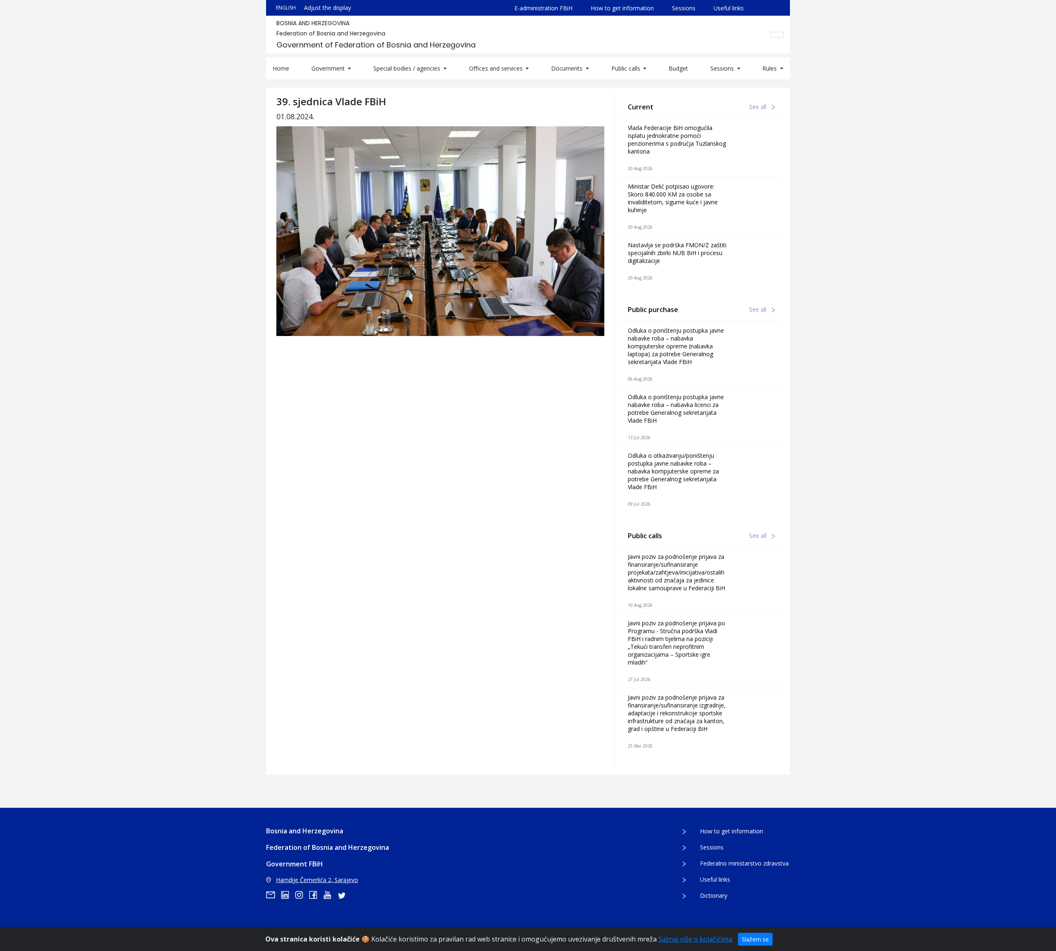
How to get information (622, 8)
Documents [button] (567, 68)
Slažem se (755, 939)
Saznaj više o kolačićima (696, 939)
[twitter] (344, 895)
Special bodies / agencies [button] (407, 68)
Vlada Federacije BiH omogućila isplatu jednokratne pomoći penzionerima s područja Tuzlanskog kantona (677, 139)
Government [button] (328, 68)
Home (281, 68)
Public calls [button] (626, 68)
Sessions (683, 8)
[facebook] (316, 895)
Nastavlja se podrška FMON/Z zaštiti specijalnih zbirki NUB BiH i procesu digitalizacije (677, 253)
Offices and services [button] (496, 68)
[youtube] (330, 895)
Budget (678, 68)
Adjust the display (327, 8)
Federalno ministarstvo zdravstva (744, 863)
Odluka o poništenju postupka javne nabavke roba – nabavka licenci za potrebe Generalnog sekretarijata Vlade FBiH (676, 408)
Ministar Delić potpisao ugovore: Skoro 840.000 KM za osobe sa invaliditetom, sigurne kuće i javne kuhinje (673, 198)
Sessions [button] (722, 68)
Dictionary (713, 895)
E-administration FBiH (543, 8)
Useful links (729, 8)
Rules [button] (770, 68)
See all (758, 107)
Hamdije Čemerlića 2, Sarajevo (317, 880)
